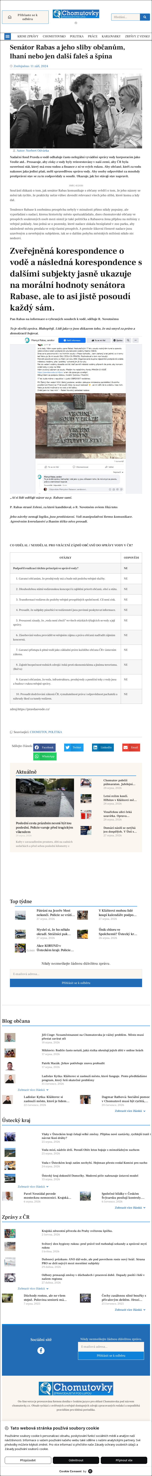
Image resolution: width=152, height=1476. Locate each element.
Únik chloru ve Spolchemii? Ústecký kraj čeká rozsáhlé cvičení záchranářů (118, 932)
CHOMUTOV (38, 732)
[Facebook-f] (40, 1350)
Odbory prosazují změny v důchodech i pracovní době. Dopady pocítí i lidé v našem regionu (93, 1277)
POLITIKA (77, 36)
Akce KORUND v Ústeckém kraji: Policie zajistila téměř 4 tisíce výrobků (54, 948)
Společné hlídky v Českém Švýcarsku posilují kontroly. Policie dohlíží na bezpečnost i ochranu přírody (123, 1196)
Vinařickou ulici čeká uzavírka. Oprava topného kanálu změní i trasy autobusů (119, 814)
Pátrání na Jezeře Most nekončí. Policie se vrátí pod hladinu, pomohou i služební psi (55, 912)
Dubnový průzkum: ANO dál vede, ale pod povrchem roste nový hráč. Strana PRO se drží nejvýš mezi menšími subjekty (93, 1261)
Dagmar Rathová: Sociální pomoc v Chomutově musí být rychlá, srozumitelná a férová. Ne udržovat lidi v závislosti (126, 1099)
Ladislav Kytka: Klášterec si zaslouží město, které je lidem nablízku (45, 1099)
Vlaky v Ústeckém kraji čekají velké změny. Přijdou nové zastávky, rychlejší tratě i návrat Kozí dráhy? (96, 1136)
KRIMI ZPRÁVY (27, 36)
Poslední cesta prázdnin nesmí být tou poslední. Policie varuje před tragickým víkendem (44, 827)
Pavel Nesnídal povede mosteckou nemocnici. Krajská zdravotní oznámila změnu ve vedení (46, 1196)
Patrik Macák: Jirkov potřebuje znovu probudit (73, 1063)
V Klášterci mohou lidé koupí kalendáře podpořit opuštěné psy (118, 912)
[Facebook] (76, 23)
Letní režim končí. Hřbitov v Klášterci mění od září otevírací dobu (120, 798)
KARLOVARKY (111, 36)
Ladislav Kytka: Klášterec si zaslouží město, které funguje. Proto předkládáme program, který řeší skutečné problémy (94, 1078)
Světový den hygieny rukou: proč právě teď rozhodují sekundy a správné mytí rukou (94, 1246)
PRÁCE (92, 36)
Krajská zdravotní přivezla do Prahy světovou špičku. (77, 1231)
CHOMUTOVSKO (54, 36)
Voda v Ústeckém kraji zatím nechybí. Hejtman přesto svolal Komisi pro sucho (94, 1163)
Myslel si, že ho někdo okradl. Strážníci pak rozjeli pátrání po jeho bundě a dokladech (53, 932)
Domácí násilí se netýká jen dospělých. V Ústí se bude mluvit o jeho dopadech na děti (120, 830)
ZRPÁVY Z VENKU (137, 36)
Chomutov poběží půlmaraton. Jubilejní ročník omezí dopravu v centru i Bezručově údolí (120, 782)
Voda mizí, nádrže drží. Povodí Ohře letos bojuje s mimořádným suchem (91, 1150)
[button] (7, 36)
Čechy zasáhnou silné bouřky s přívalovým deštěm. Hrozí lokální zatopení (124, 1298)
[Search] (145, 17)
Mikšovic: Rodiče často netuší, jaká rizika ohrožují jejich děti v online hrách (92, 1050)
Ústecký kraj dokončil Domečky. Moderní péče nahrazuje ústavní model (90, 1176)
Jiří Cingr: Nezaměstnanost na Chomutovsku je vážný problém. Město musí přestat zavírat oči (93, 1037)
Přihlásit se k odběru (76, 983)
